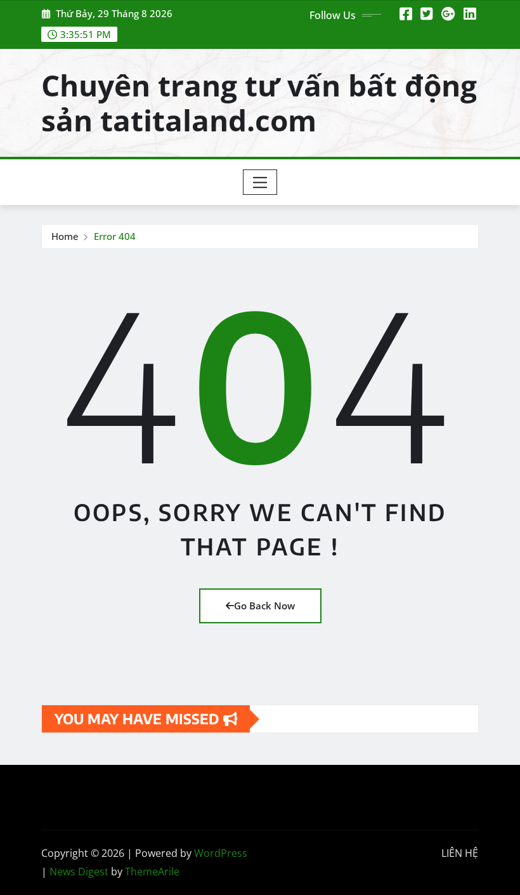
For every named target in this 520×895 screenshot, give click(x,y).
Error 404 (115, 236)
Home (65, 236)
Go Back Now (264, 605)
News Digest (78, 871)
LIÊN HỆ (459, 853)
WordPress (220, 853)
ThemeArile (152, 871)
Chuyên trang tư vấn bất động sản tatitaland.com (259, 102)
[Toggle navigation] (260, 182)
